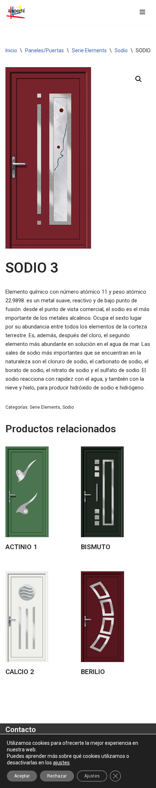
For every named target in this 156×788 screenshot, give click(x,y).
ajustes (61, 762)
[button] (138, 79)
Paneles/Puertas (44, 50)
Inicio (11, 50)
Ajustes (92, 776)
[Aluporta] (15, 12)
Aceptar (22, 776)
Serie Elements (89, 50)
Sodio (121, 50)
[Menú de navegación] (142, 12)
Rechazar (57, 776)
